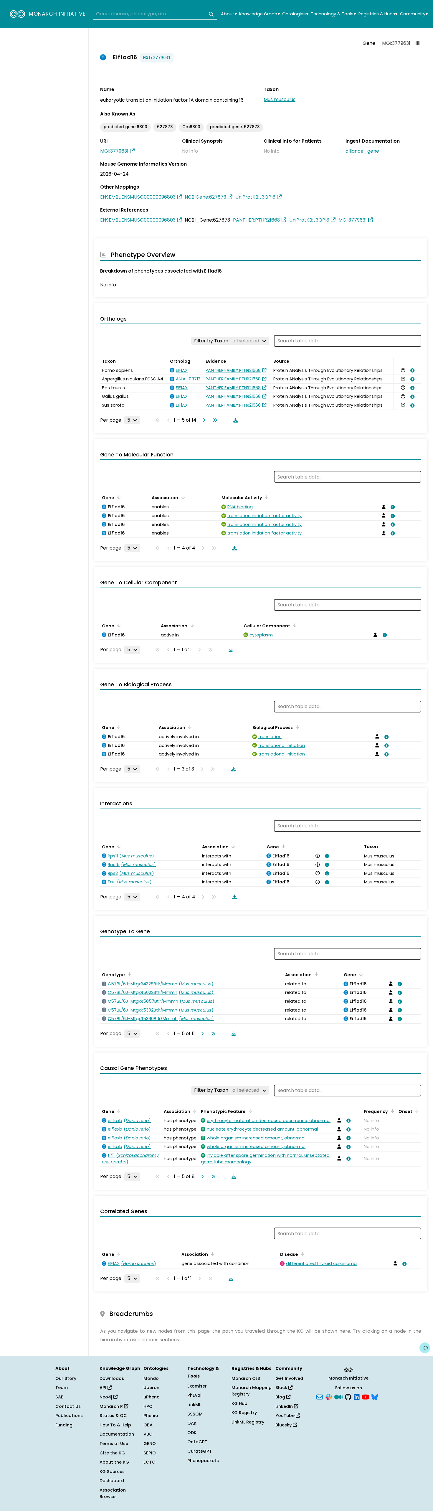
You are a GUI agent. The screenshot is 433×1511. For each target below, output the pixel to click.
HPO (148, 1406)
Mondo (151, 1378)
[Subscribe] (319, 1396)
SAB (59, 1397)
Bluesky (284, 1425)
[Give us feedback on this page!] (424, 1347)
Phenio (150, 1415)
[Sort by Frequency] (391, 1111)
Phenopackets (203, 1461)
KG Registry (244, 1413)
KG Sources (112, 1471)
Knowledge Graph (259, 14)
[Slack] (328, 1396)
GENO (149, 1443)
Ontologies (295, 14)
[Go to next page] (202, 420)
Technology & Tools (333, 14)
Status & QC (113, 1415)
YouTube (285, 1415)
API (104, 1387)
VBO (148, 1434)
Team (61, 1387)
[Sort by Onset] (415, 1111)
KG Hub (239, 1403)
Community (414, 14)
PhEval (194, 1395)
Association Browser (113, 1493)
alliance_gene (362, 151)
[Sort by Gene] (117, 497)
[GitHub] (348, 1396)
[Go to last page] (213, 420)
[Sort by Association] (181, 497)
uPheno (151, 1397)
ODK (191, 1433)
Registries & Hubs (377, 14)
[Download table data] (234, 420)
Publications (69, 1415)
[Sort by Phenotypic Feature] (249, 1111)
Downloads (112, 1378)
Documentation (117, 1434)
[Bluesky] (374, 1396)
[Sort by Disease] (301, 1254)
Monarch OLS (246, 1378)
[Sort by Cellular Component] (293, 625)
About (229, 14)
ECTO (149, 1462)
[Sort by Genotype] (128, 974)
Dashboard (112, 1481)
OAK (191, 1423)
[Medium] (338, 1396)
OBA (148, 1425)
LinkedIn (284, 1406)
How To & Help (115, 1425)
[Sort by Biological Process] (296, 727)
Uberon (151, 1387)
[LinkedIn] (357, 1396)
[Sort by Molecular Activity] (265, 497)
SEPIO (149, 1453)
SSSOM (195, 1414)
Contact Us (68, 1406)
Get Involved (289, 1378)
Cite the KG (112, 1453)
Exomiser (197, 1386)
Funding (63, 1425)
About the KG (114, 1462)
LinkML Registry (248, 1422)
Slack (281, 1387)
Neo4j (106, 1397)
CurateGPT (199, 1451)
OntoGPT (197, 1442)
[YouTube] (365, 1396)
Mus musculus (279, 99)
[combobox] (155, 14)
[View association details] (411, 370)
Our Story (65, 1378)
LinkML (194, 1405)
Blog (280, 1397)
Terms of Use (114, 1443)
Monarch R (112, 1406)
